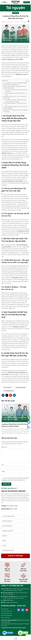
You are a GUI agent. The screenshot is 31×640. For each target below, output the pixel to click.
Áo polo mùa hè (7, 387)
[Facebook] (18, 610)
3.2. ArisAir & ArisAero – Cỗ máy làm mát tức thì (16, 104)
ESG (14, 55)
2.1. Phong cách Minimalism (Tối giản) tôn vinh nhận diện (16, 90)
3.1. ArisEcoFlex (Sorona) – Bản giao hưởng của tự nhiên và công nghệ (15, 100)
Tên (3, 465)
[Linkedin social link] (14, 395)
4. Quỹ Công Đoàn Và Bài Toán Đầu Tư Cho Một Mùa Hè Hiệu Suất (15, 107)
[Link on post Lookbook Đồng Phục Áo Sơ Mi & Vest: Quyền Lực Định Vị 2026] (15, 413)
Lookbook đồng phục (20, 387)
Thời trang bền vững (9, 390)
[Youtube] (26, 610)
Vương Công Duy (9, 22)
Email (3, 471)
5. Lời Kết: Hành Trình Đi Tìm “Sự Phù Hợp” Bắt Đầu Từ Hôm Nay (15, 111)
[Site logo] (15, 2)
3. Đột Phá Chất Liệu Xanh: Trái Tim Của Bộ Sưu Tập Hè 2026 (14, 97)
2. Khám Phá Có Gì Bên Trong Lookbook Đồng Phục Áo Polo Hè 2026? (14, 87)
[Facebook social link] (3, 395)
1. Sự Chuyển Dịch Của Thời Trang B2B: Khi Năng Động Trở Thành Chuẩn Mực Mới (15, 83)
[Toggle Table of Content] (26, 81)
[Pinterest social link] (10, 395)
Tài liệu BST (15, 12)
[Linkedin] (22, 610)
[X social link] (6, 395)
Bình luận (4, 447)
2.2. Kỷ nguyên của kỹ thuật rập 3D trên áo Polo (16, 94)
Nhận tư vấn (26, 2)
